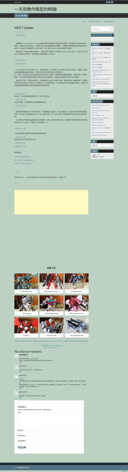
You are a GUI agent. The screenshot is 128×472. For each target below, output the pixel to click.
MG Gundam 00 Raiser (76, 291)
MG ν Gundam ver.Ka (98, 115)
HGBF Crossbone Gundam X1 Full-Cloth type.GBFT (100, 119)
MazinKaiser (26, 335)
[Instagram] (112, 2)
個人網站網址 (21, 441)
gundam (42, 341)
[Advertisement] (51, 202)
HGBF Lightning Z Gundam (99, 135)
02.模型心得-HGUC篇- (95, 21)
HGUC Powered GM (51, 335)
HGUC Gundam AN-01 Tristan (100, 105)
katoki (54, 341)
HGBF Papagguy (26, 313)
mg (59, 341)
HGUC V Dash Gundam (22, 163)
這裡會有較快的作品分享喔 (101, 35)
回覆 (20, 362)
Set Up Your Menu (21, 15)
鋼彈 (86, 341)
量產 (83, 341)
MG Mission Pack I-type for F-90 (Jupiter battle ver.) (101, 71)
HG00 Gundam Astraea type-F (51, 291)
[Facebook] (107, 2)
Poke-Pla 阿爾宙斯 (97, 64)
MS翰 (20, 32)
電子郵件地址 (22, 435)
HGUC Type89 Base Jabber (76, 335)
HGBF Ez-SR (95, 108)
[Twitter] (109, 2)
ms (61, 341)
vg (63, 341)
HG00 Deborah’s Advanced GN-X (101, 79)
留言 (19, 412)
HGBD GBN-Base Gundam (51, 313)
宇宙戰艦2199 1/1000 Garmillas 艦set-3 (51, 345)
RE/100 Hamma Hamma (26, 291)
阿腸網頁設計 (124, 471)
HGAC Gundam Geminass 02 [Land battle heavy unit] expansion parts (101, 83)
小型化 (70, 341)
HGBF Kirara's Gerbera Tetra (77, 313)
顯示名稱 (21, 430)
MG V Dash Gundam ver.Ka (24, 160)
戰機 (74, 341)
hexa (47, 341)
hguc (50, 341)
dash (38, 341)
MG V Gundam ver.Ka (22, 157)
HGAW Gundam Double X (51, 347)
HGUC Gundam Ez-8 (98, 122)
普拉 (77, 341)
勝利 (66, 341)
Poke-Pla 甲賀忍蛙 (97, 67)
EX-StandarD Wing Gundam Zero (101, 62)
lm (57, 341)
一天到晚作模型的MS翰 (35, 9)
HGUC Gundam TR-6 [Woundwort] (101, 132)
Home (84, 21)
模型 (80, 341)
